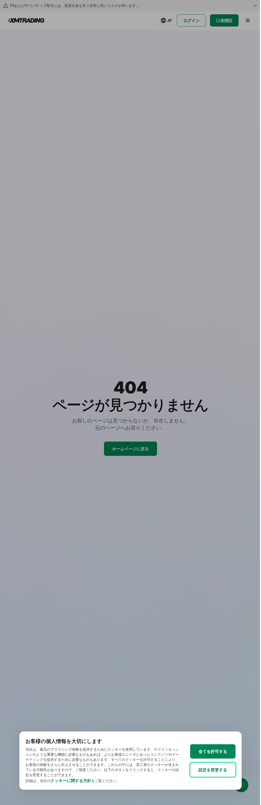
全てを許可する (213, 751)
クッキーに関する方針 (70, 780)
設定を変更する (213, 769)
